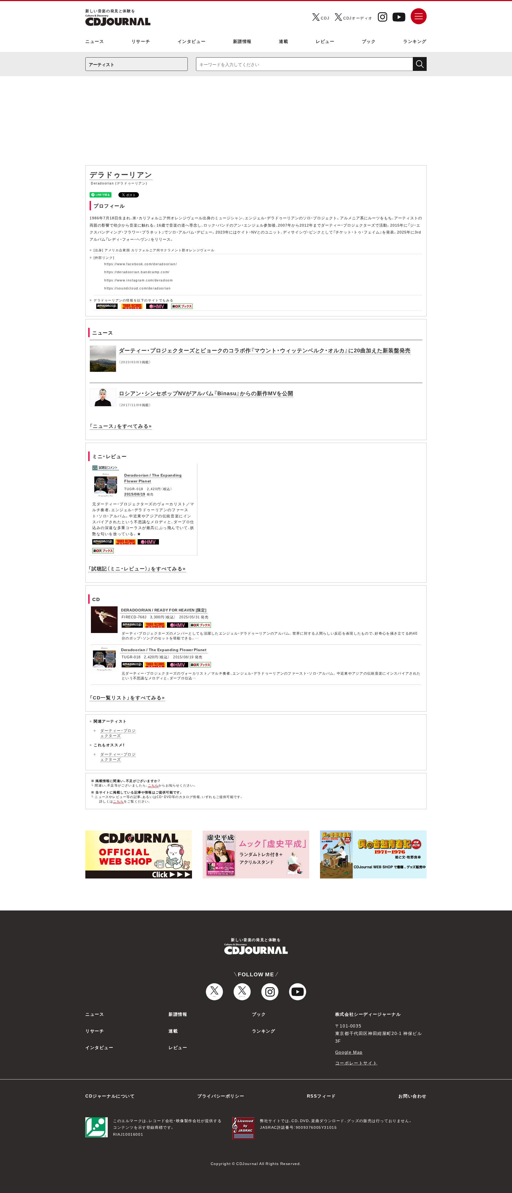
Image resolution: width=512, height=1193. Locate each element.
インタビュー (192, 41)
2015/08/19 (134, 494)
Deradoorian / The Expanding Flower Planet (164, 649)
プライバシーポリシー (220, 1096)
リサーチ (140, 41)
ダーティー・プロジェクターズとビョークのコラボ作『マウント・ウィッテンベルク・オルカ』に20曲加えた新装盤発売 (265, 350)
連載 (283, 41)
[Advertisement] (256, 123)
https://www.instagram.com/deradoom (138, 280)
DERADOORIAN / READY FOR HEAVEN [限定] (164, 609)
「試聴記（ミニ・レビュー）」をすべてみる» (137, 568)
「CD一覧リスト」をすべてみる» (127, 697)
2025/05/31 (189, 616)
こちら (153, 785)
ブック (369, 41)
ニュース (94, 41)
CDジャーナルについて (110, 1096)
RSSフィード (321, 1096)
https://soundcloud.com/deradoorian (137, 288)
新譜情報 (242, 41)
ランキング (415, 41)
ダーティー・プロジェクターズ (118, 733)
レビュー (325, 41)
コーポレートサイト (356, 1062)
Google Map (349, 1052)
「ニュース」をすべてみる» (121, 425)
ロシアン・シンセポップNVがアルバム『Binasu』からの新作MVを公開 (206, 393)
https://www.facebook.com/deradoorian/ (140, 263)
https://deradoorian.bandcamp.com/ (137, 271)
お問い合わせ (412, 1096)
